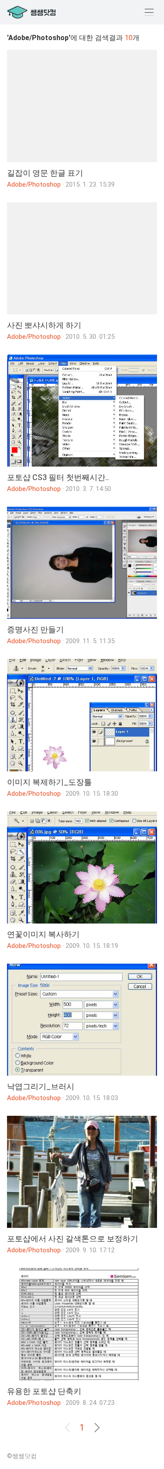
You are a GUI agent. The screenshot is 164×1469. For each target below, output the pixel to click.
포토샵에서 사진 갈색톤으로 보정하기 (72, 1238)
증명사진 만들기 (35, 629)
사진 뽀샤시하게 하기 (44, 325)
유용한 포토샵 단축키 (44, 1391)
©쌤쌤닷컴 (22, 1455)
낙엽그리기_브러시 (40, 1086)
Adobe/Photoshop (34, 184)
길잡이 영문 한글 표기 (45, 172)
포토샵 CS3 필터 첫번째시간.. (58, 477)
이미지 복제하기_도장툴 (49, 782)
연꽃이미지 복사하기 (43, 934)
